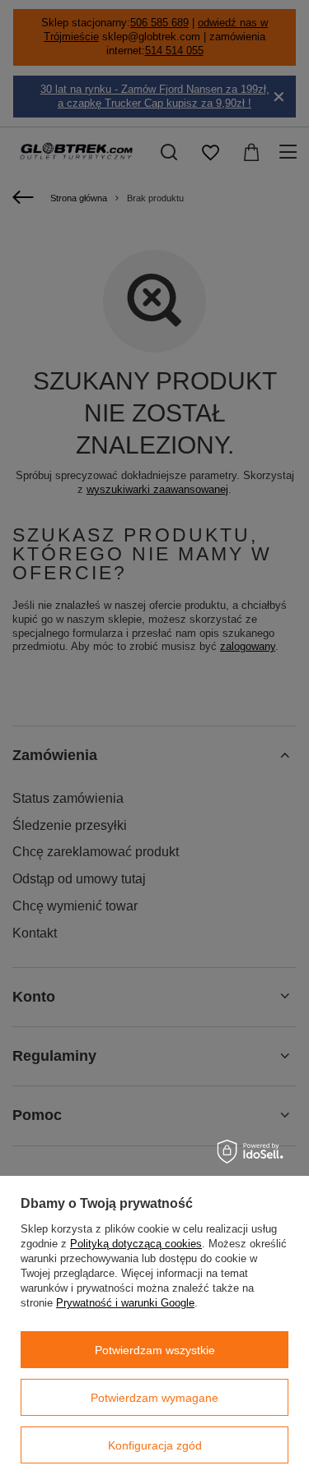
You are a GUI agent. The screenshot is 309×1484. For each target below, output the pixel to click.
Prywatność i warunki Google (125, 1303)
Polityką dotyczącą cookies (136, 1243)
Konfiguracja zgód (155, 1445)
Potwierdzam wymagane (154, 1397)
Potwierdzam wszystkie (155, 1350)
